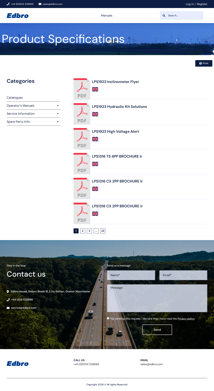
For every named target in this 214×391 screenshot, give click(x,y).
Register (202, 4)
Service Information (21, 113)
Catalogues (15, 97)
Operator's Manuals (20, 105)
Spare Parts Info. (19, 121)
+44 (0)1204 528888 (86, 364)
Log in (190, 4)
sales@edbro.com (151, 364)
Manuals (106, 16)
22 (103, 230)
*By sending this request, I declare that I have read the (152, 318)
